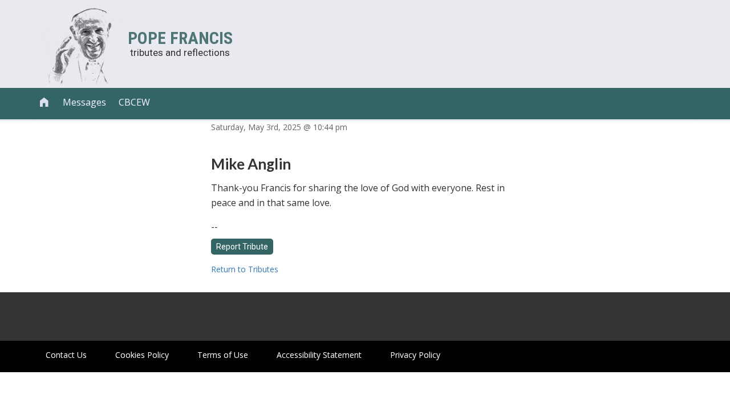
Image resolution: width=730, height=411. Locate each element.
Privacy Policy (415, 354)
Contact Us (66, 354)
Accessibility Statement (319, 354)
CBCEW (134, 102)
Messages (84, 102)
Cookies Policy (142, 354)
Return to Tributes (244, 269)
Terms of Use (222, 354)
